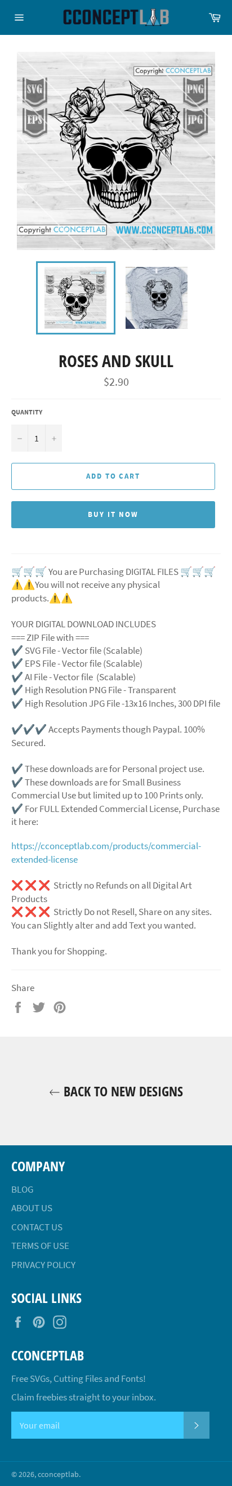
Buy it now (113, 514)
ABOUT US (31, 1208)
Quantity (26, 412)
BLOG (22, 1189)
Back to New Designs (121, 1091)
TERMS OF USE (40, 1245)
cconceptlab (58, 1474)
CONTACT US (37, 1227)
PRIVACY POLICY (43, 1265)
